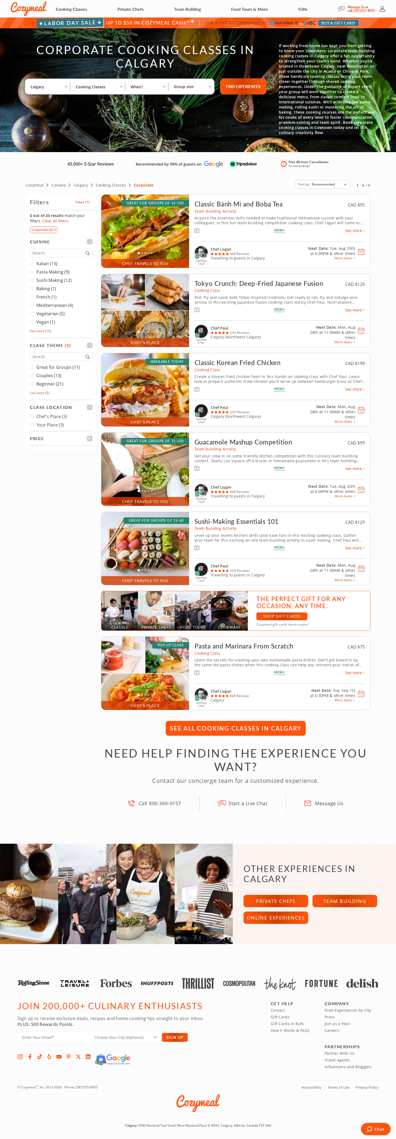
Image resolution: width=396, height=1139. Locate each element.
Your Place (50, 425)
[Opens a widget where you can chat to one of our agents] (376, 1129)
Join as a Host (337, 1023)
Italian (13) (46, 263)
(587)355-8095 (364, 10)
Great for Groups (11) (58, 367)
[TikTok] (39, 1056)
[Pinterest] (68, 1056)
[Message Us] (343, 9)
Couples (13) (48, 375)
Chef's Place (51, 416)
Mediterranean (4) (54, 305)
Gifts (303, 9)
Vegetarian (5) (50, 313)
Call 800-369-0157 (160, 803)
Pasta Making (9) (53, 272)
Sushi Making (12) (54, 280)
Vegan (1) (45, 322)
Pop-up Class (171, 645)
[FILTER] (61, 241)
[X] (78, 1056)
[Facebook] (30, 1056)
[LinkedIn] (88, 1056)
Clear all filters (55, 220)
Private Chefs (130, 9)
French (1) (46, 297)
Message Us (356, 7)
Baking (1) (46, 288)
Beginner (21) (49, 384)
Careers (332, 1030)
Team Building (187, 9)
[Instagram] (20, 1056)
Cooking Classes (71, 9)
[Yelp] (49, 1056)
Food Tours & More (249, 9)
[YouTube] (59, 1056)
